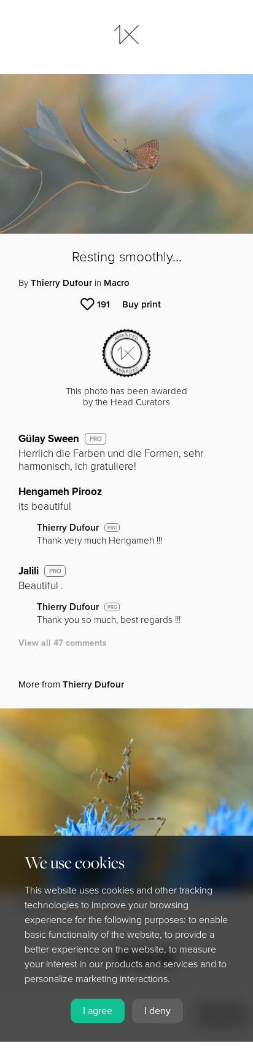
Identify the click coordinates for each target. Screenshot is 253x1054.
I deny (157, 1011)
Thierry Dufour (61, 282)
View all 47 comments (62, 643)
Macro (117, 282)
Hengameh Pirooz (60, 491)
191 (103, 304)
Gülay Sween (48, 438)
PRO (96, 439)
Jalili (28, 571)
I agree (97, 1011)
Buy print (141, 304)
